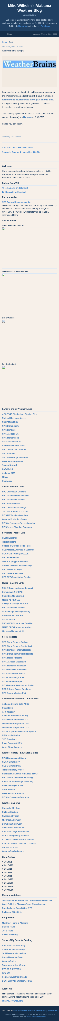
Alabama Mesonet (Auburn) (15, 716)
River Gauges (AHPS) (12, 743)
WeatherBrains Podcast (13, 793)
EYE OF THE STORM (11, 969)
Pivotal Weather (9, 538)
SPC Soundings (9, 739)
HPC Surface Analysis (12, 573)
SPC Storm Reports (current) (15, 511)
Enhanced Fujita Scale (12, 785)
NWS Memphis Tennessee (14, 666)
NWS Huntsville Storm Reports (16, 650)
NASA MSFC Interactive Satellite (17, 623)
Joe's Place (7, 931)
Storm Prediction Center (13, 445)
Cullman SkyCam (10, 812)
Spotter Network (9, 465)
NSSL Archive (8, 789)
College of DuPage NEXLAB (15, 604)
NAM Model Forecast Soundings (17, 565)
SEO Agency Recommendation (16, 202)
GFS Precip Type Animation (15, 561)
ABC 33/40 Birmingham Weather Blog (19, 414)
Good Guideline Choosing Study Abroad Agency (24, 904)
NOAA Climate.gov (11, 762)
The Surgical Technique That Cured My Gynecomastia (27, 900)
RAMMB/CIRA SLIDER (12, 615)
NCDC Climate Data (11, 766)
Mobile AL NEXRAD (11, 600)
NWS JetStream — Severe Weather (18, 523)
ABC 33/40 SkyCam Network (15, 832)
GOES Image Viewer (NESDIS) (16, 612)
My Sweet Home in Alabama (15, 923)
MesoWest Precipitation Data (15, 724)
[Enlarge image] (29, 71)
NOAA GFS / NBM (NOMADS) (15, 554)
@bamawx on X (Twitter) (16, 188)
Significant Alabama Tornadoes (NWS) (20, 774)
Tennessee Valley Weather (14, 965)
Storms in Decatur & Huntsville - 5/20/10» (21, 152)
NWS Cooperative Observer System (19, 731)
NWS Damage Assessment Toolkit (18, 685)
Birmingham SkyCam (12, 824)
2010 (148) (9, 886)
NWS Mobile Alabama (12, 658)
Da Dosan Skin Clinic (12, 912)
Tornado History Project (13, 770)
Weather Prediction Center (14, 519)
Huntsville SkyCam (11, 808)
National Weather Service (36, 1017)
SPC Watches (8, 453)
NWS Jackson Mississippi (14, 662)
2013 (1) (8, 876)
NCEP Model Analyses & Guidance (18, 550)
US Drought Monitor (11, 735)
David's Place (8, 927)
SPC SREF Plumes (11, 557)
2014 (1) (8, 872)
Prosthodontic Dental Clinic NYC (17, 908)
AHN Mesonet (8, 712)
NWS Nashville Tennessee (14, 669)
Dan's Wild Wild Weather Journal (17, 981)
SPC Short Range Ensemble (15, 457)
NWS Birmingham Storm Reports (17, 654)
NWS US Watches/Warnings (15, 515)
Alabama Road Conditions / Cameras (19, 843)
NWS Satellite (8, 619)
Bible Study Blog (10, 935)
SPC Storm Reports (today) (15, 642)
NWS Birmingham (10, 426)
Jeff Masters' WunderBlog (14, 953)
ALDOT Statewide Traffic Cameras (18, 839)
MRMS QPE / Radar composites (16, 627)
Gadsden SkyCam (10, 816)
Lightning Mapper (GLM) (13, 631)
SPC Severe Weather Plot (14, 693)
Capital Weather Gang (12, 957)
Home (4, 42)
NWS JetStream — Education (15, 797)
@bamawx (22, 26)
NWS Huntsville (9, 430)
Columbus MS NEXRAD (13, 596)
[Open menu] (4, 34)
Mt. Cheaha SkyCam (11, 820)
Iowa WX (6, 973)
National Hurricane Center (14, 418)
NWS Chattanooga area (13, 677)
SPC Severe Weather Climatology (17, 778)
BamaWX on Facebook (16, 192)
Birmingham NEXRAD (12, 592)
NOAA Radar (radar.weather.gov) (17, 588)
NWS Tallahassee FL (11, 441)
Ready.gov (7, 481)
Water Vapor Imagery (12, 747)
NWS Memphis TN (10, 438)
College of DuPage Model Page (16, 546)
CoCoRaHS (7, 469)
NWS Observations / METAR (15, 720)
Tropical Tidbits (9, 542)
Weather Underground (12, 461)
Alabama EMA (8, 473)
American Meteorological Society (17, 781)
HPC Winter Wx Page (12, 569)
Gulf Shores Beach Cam (13, 828)
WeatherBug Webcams (13, 851)
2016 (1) (8, 869)
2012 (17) (8, 879)
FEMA (5, 477)
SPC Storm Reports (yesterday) (17, 646)
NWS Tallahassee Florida (13, 673)
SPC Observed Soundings (14, 507)
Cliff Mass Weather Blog (13, 949)
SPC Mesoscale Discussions (15, 496)
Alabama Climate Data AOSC (15, 704)
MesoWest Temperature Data (15, 727)
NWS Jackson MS (10, 434)
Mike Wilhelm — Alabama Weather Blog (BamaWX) (35, 1010)
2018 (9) (8, 862)
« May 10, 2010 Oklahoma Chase (17, 147)
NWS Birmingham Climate (14, 758)
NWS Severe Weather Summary (17, 527)
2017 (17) (8, 865)
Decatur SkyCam (10, 847)
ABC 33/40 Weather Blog (13, 945)
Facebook (45, 26)
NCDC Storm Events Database (16, 689)
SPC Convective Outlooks (14, 449)
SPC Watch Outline (11, 504)
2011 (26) (8, 883)
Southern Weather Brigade (14, 977)
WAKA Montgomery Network (15, 835)
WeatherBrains (9, 961)
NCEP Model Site (10, 422)
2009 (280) (9, 890)
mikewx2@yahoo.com (12, 1001)
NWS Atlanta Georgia (12, 681)
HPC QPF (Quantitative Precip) (16, 577)
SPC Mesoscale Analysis (14, 500)
